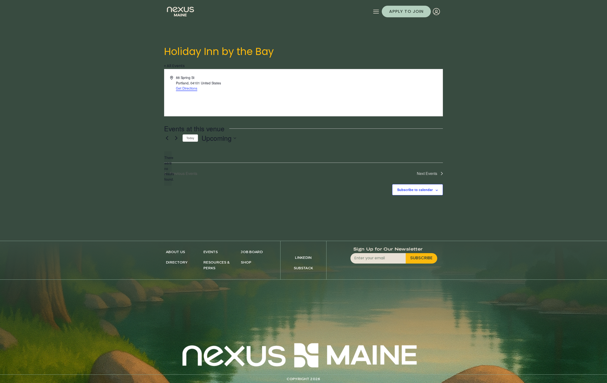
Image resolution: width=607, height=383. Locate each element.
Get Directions (186, 88)
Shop (246, 262)
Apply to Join (406, 11)
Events (210, 252)
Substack (303, 268)
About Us (175, 252)
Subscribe (421, 258)
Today (190, 138)
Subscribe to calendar (415, 189)
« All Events (174, 66)
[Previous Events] (167, 138)
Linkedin (303, 257)
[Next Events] (176, 138)
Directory (177, 262)
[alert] (168, 168)
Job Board (252, 252)
